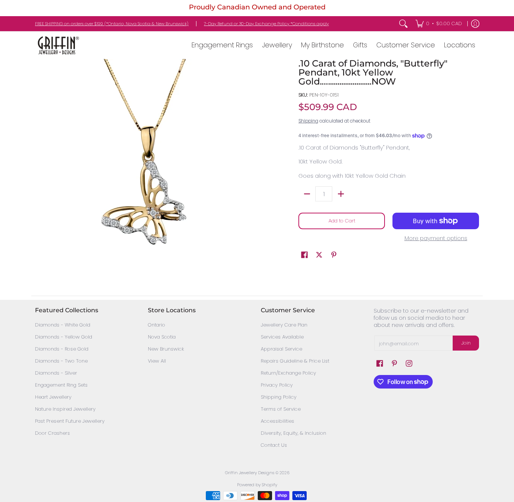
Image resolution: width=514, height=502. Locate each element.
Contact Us (274, 445)
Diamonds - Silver (56, 372)
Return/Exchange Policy (288, 372)
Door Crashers (52, 433)
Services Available (282, 336)
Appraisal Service (281, 348)
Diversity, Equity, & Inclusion (293, 433)
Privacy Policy (277, 385)
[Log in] (475, 23)
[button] (304, 254)
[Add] (340, 194)
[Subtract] (306, 194)
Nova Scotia (162, 336)
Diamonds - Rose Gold (61, 348)
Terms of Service (281, 409)
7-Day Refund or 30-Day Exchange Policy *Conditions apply (266, 24)
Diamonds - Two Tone (61, 360)
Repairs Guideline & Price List (295, 360)
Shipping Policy (279, 397)
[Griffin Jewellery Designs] (57, 45)
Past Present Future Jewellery (70, 421)
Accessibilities (277, 421)
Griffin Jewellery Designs (249, 473)
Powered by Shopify (257, 485)
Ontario (156, 324)
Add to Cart (341, 220)
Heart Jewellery (53, 397)
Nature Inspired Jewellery (65, 409)
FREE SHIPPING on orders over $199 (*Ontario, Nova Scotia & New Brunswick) (112, 24)
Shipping (308, 121)
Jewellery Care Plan (284, 324)
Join (466, 342)
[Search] (403, 23)
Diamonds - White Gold (62, 324)
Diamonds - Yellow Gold (63, 336)
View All (157, 360)
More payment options (436, 238)
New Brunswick (166, 348)
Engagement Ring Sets (61, 385)
